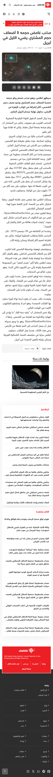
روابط (44, 663)
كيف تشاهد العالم (29, 5)
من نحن (25, 663)
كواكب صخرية (29, 348)
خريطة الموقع (26, 668)
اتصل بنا (35, 663)
